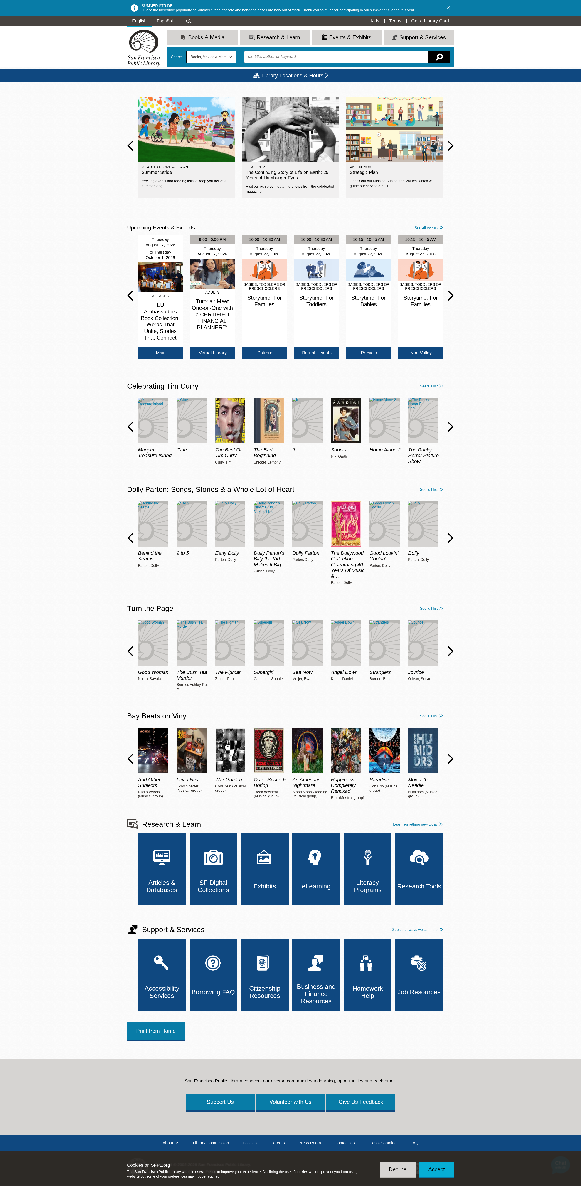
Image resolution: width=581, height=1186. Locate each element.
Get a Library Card (430, 20)
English (139, 20)
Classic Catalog (382, 1143)
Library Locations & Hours (292, 75)
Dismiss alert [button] (448, 8)
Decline (397, 1169)
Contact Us (345, 1143)
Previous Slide (130, 145)
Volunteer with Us (290, 1102)
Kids (375, 20)
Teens (395, 20)
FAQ (414, 1143)
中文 (187, 20)
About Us (170, 1143)
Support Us (220, 1102)
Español (165, 20)
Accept (436, 1169)
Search (177, 57)
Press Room (309, 1143)
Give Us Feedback (361, 1102)
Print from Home (156, 1031)
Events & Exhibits (350, 37)
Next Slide (450, 145)
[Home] (143, 48)
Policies (250, 1143)
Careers (277, 1143)
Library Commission (211, 1143)
